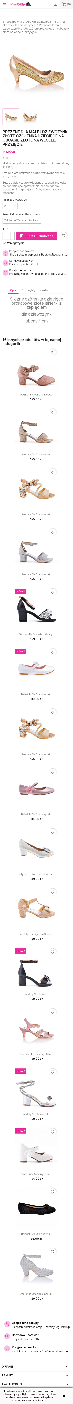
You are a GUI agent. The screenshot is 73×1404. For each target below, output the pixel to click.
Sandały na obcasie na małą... (36, 634)
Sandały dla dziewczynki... (36, 454)
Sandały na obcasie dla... (36, 1114)
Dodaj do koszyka (36, 236)
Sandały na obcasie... (36, 994)
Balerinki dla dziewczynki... (36, 694)
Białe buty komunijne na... (36, 1174)
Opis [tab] (13, 290)
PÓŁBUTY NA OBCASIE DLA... (36, 394)
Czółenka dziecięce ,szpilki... (36, 1293)
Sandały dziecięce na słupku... (36, 934)
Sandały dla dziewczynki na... (36, 1054)
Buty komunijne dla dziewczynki (36, 874)
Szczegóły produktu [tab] (35, 290)
